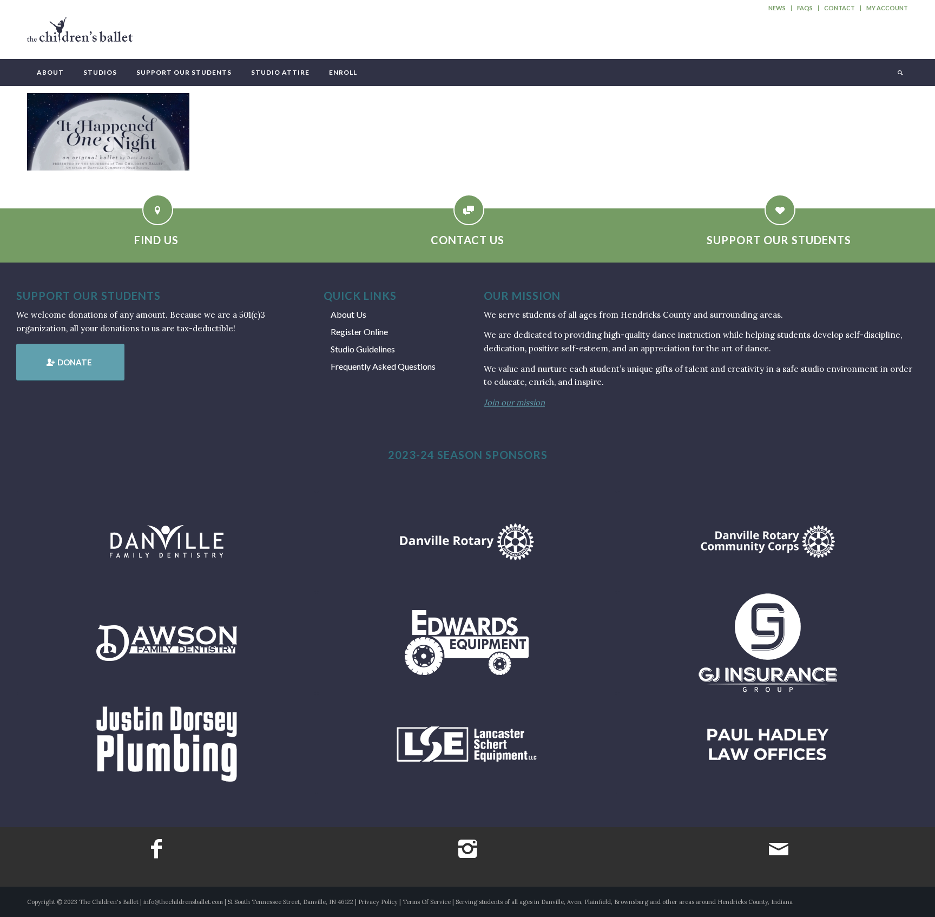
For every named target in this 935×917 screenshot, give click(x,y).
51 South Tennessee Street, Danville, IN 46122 (290, 902)
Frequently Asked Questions (383, 366)
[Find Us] (157, 209)
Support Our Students (779, 239)
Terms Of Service (427, 902)
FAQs (805, 7)
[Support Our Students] (780, 209)
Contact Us (467, 239)
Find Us (156, 239)
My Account (887, 7)
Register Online (359, 331)
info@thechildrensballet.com (183, 902)
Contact (839, 7)
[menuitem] (777, 8)
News (777, 7)
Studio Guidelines (363, 349)
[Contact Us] (468, 209)
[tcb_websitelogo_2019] (80, 34)
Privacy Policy (378, 902)
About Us (348, 314)
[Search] (899, 72)
